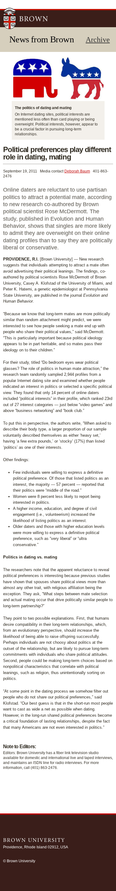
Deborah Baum (77, 171)
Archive (98, 39)
